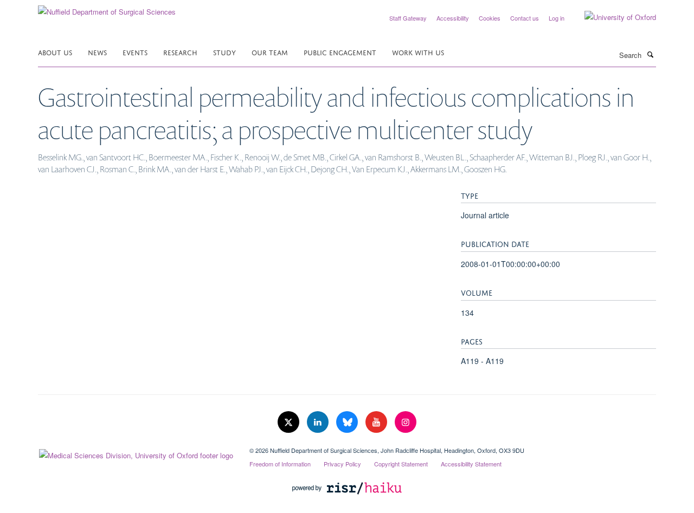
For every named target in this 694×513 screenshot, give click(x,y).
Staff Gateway (408, 18)
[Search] (650, 54)
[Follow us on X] (289, 422)
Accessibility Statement (471, 463)
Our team (270, 52)
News (97, 52)
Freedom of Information (280, 463)
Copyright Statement (401, 463)
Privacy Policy (342, 463)
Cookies (489, 18)
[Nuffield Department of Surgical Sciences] (107, 8)
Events (135, 52)
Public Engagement (340, 52)
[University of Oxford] (612, 17)
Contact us (524, 18)
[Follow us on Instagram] (405, 422)
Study (224, 52)
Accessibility (452, 18)
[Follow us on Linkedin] (319, 422)
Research (180, 52)
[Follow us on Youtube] (377, 422)
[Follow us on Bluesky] (348, 422)
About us (55, 52)
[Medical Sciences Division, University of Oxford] (135, 453)
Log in (556, 18)
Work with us (418, 52)
